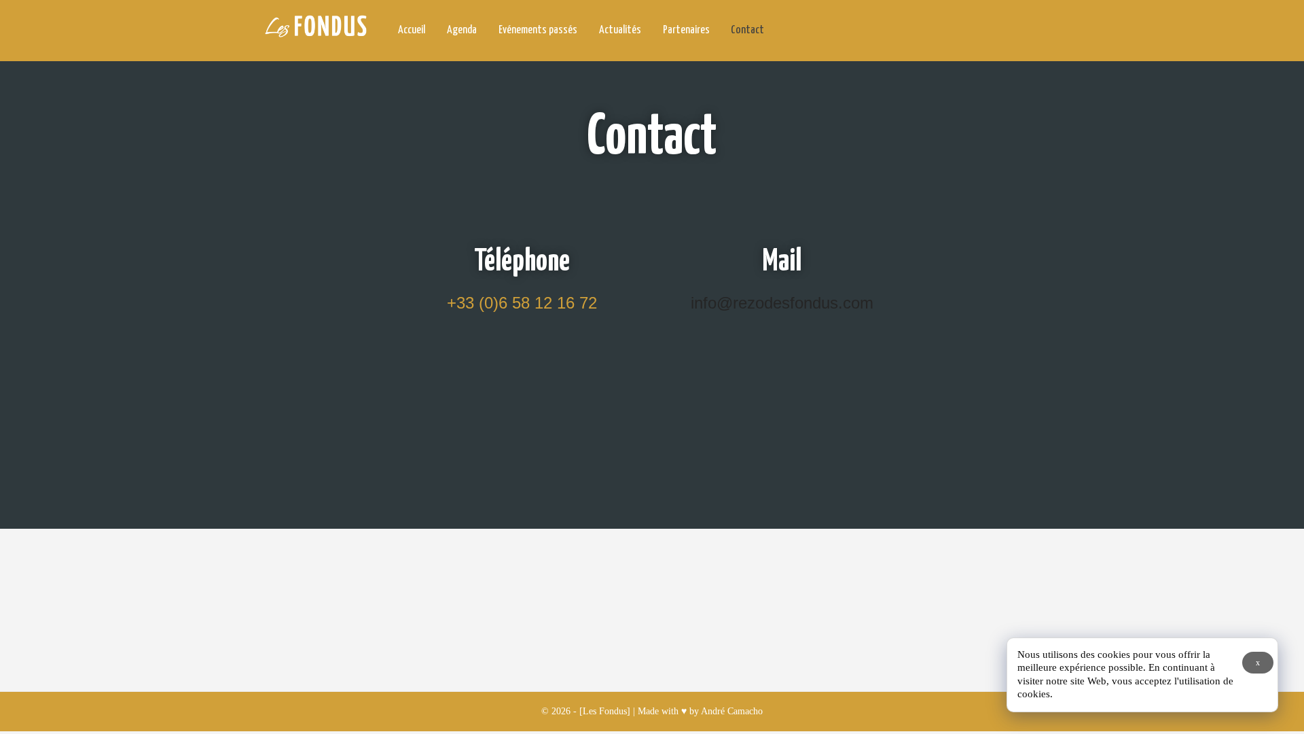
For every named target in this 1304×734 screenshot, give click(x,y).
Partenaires (685, 30)
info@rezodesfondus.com (782, 303)
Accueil (411, 30)
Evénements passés (538, 30)
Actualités (620, 30)
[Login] (1023, 32)
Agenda (462, 30)
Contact (747, 30)
